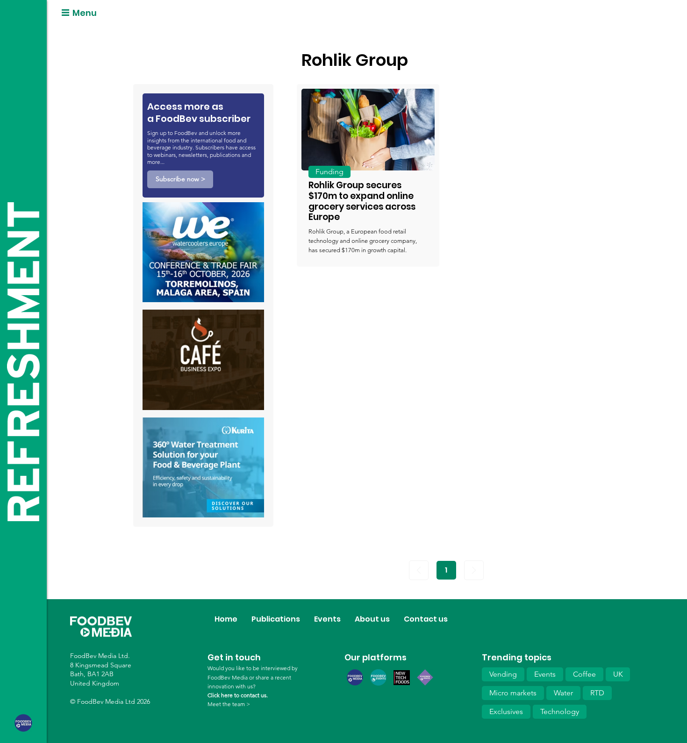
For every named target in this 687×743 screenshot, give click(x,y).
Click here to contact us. (238, 695)
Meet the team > (229, 704)
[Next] (474, 570)
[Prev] (419, 570)
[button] (180, 179)
